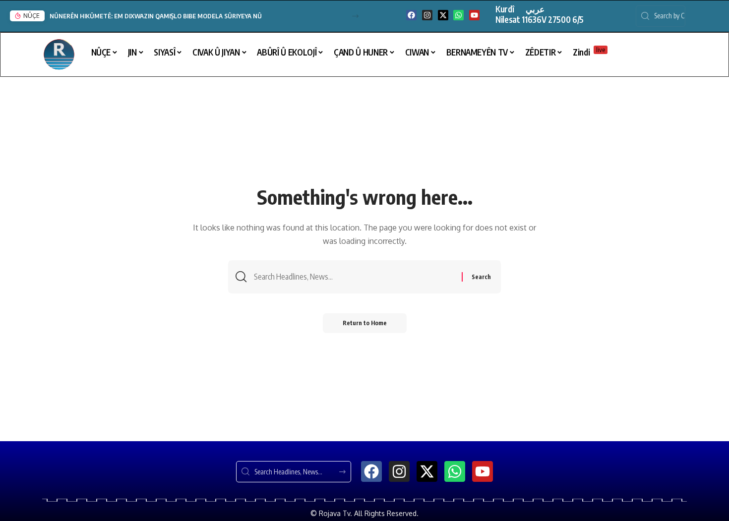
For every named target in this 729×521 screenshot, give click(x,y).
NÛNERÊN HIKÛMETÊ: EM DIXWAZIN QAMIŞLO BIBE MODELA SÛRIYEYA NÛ (156, 16)
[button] (355, 16)
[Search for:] (354, 276)
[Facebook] (411, 15)
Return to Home (365, 323)
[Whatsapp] (458, 15)
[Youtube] (474, 15)
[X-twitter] (443, 15)
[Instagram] (427, 15)
